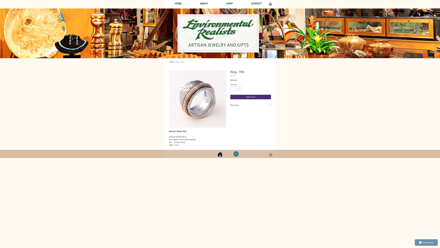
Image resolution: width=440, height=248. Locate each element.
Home (171, 62)
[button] (270, 154)
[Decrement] (232, 89)
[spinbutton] (236, 89)
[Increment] (239, 89)
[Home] (220, 154)
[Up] (236, 154)
